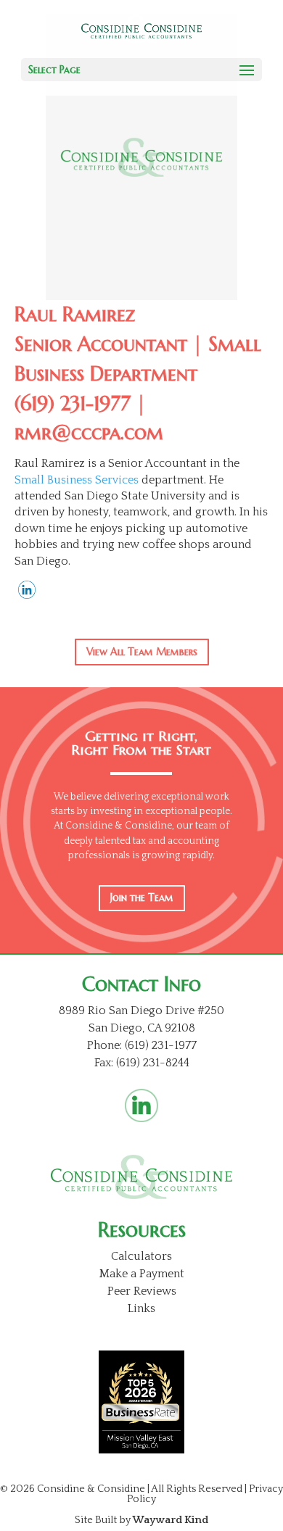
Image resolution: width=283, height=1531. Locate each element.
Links (141, 1308)
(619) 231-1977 (73, 403)
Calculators (141, 1256)
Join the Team (141, 897)
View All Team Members (141, 651)
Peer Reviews (141, 1291)
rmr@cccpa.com (89, 432)
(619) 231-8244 (152, 1062)
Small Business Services (77, 479)
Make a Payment (141, 1273)
